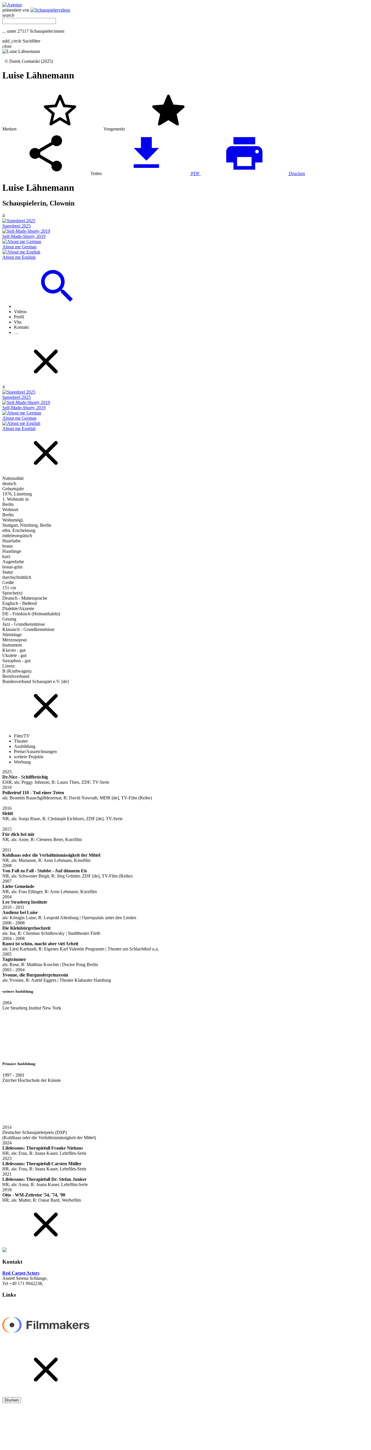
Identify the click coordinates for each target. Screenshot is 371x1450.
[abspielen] (185, 803)
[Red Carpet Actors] (12, 4)
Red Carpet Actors (20, 1273)
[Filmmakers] (45, 1345)
